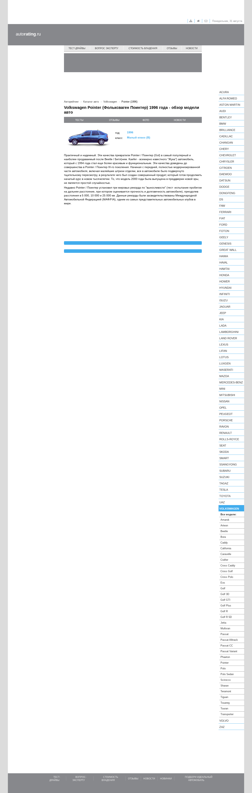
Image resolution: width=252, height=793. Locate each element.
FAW (222, 205)
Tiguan (224, 697)
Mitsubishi (227, 395)
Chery (224, 148)
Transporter (226, 714)
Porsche (226, 420)
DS (221, 199)
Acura (224, 92)
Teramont (225, 691)
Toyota (225, 496)
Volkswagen (229, 508)
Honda (224, 275)
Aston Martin (229, 104)
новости (180, 120)
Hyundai (225, 287)
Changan (226, 142)
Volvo (224, 720)
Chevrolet (227, 155)
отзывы (114, 120)
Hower (224, 281)
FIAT (222, 218)
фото (146, 120)
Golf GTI (225, 599)
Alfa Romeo (228, 98)
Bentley (225, 117)
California (225, 548)
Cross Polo (226, 576)
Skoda (224, 451)
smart (224, 458)
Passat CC (226, 645)
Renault (225, 432)
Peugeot (226, 414)
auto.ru (28, 34)
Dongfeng (227, 193)
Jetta (223, 622)
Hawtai (224, 268)
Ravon (224, 426)
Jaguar (224, 306)
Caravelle (225, 554)
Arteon (224, 525)
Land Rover (228, 338)
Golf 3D (224, 594)
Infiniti (224, 294)
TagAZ (223, 483)
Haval (223, 262)
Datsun (224, 180)
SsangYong (228, 464)
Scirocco (225, 679)
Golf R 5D (226, 617)
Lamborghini (229, 331)
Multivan (225, 628)
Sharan (224, 685)
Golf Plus (225, 605)
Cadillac (226, 136)
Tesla (223, 489)
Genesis (225, 243)
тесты (79, 120)
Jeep (222, 313)
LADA (222, 325)
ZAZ (222, 727)
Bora (223, 536)
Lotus (224, 357)
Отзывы (172, 48)
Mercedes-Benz (231, 382)
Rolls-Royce (229, 439)
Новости (192, 48)
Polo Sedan (227, 674)
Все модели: (228, 514)
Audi (222, 111)
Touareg (225, 702)
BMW (222, 123)
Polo (223, 668)
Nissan (224, 401)
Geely (223, 237)
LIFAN (223, 350)
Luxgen (225, 363)
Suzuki (224, 477)
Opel (223, 407)
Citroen (225, 167)
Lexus (223, 344)
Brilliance (227, 130)
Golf (222, 588)
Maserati (226, 369)
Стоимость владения (143, 48)
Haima (223, 256)
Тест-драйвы (77, 48)
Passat (224, 634)
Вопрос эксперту (106, 48)
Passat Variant (228, 651)
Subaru (225, 470)
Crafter (224, 559)
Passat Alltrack (229, 639)
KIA (221, 319)
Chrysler (226, 161)
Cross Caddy (227, 565)
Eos (222, 582)
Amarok (224, 519)
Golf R (224, 611)
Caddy (224, 542)
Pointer (224, 662)
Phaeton (225, 657)
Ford (223, 224)
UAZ (222, 502)
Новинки (166, 778)
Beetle (224, 531)
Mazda (224, 376)
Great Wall (228, 249)
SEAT (222, 445)
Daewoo (225, 174)
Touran (224, 708)
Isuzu (223, 300)
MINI (222, 388)
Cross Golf (226, 571)
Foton (224, 231)
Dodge (224, 186)
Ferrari (225, 212)
